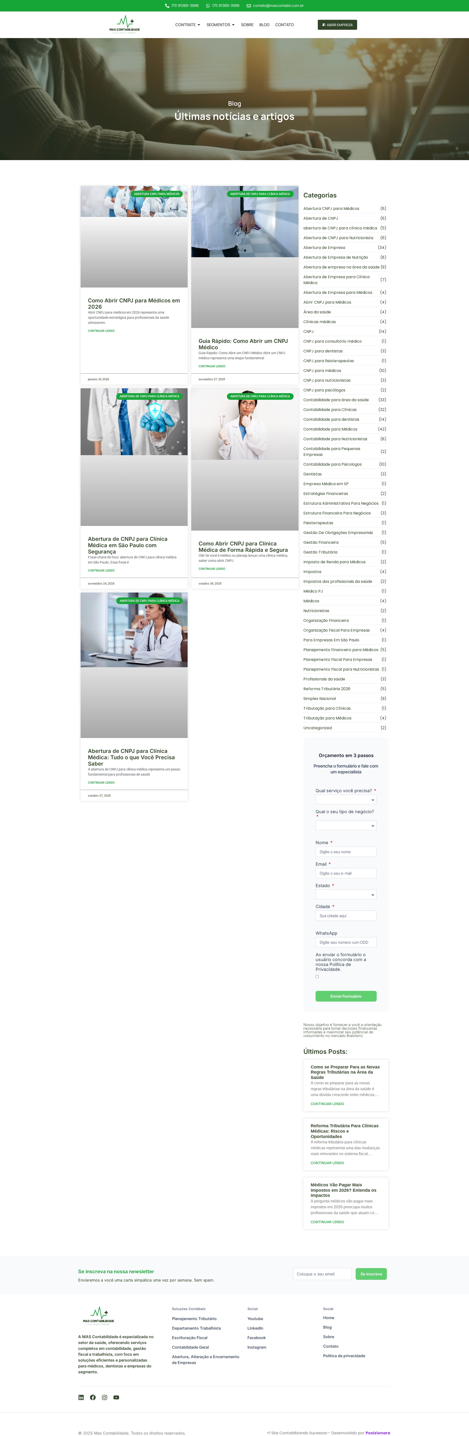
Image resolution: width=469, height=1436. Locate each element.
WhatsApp (326, 933)
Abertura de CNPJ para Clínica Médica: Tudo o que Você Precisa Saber (131, 757)
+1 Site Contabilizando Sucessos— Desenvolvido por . (329, 1433)
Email (322, 864)
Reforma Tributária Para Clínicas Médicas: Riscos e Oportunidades (345, 1131)
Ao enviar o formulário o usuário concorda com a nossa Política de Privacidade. (341, 962)
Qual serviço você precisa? (344, 790)
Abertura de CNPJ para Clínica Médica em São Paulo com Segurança (128, 545)
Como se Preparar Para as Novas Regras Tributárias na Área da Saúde (345, 1072)
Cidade (323, 906)
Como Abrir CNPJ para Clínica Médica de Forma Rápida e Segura (243, 546)
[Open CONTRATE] (199, 25)
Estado (323, 885)
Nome (323, 842)
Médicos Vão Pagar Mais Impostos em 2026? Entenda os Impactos (343, 1190)
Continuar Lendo (101, 331)
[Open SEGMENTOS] (233, 25)
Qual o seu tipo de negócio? (345, 811)
